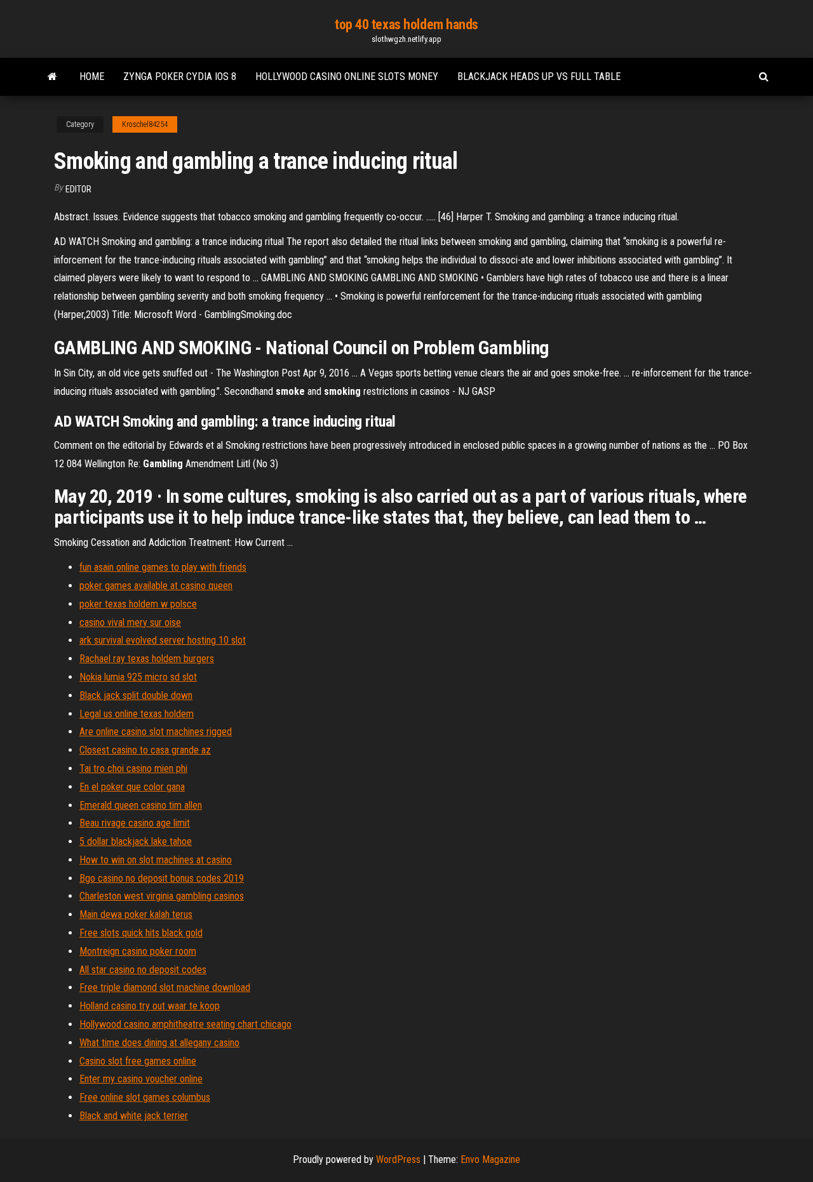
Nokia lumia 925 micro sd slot (138, 677)
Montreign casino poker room (137, 951)
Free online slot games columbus (144, 1097)
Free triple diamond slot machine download (164, 987)
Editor (78, 189)
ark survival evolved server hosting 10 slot (162, 640)
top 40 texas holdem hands (406, 24)
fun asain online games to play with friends (162, 567)
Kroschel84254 (145, 124)
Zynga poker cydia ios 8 (179, 76)
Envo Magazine (490, 1159)
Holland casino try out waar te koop (149, 1006)
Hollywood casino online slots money (346, 76)
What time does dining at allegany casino (159, 1043)
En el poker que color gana (132, 787)
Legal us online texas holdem (136, 714)
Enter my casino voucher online (141, 1079)
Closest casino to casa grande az (145, 750)
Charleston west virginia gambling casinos (161, 896)
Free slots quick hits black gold (141, 933)
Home (91, 76)
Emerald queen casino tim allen (140, 805)
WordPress (398, 1159)
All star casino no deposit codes (142, 970)
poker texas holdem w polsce (138, 604)
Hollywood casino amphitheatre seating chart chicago (185, 1024)
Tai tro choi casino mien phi (133, 768)
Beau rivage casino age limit (134, 823)
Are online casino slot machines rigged (155, 732)
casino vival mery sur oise (130, 622)
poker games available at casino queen (155, 586)
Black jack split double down (135, 695)
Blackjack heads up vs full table (539, 76)
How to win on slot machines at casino (155, 860)
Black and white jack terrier (133, 1116)
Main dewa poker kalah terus (135, 914)
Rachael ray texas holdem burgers (146, 659)
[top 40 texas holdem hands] (52, 77)
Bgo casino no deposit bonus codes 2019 (161, 878)
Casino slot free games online (137, 1061)
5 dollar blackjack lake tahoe (135, 841)
